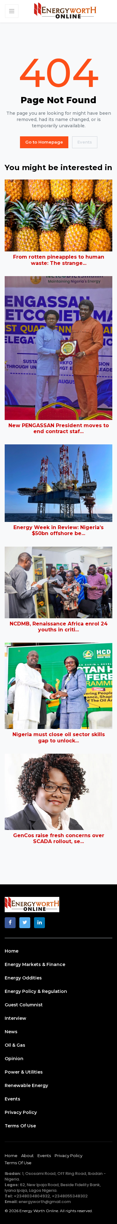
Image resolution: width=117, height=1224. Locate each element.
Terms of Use (20, 1126)
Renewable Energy (26, 1085)
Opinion (14, 1058)
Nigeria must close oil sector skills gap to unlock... (58, 737)
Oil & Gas (15, 1045)
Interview (15, 1018)
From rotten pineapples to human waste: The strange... (58, 260)
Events (84, 141)
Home (11, 951)
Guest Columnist (24, 1005)
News (11, 1031)
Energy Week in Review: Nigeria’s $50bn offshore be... (58, 530)
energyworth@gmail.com (45, 1201)
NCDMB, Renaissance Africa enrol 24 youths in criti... (59, 627)
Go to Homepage (44, 141)
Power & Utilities (24, 1072)
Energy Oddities (23, 978)
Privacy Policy (21, 1112)
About (27, 1155)
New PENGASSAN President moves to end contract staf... (58, 428)
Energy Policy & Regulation (36, 991)
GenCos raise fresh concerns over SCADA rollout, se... (58, 838)
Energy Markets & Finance (35, 964)
